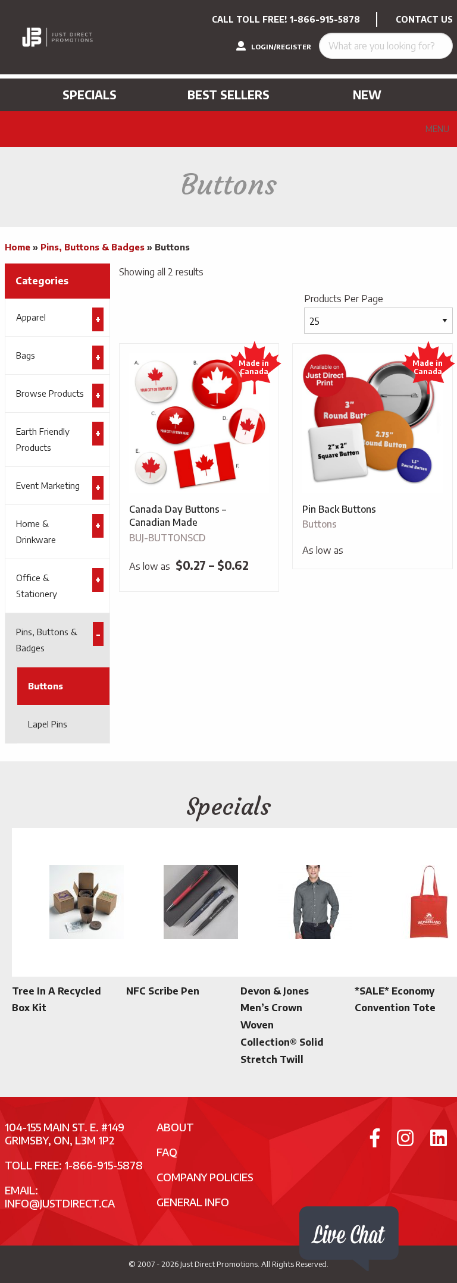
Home (17, 246)
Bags (25, 355)
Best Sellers (228, 94)
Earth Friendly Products (43, 439)
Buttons (45, 685)
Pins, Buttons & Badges (92, 246)
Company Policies (204, 1177)
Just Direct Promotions (219, 1264)
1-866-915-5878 (325, 19)
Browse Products (50, 393)
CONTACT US (424, 19)
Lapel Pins (47, 724)
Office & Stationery (36, 585)
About (175, 1127)
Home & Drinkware (36, 531)
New (367, 94)
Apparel (31, 317)
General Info (192, 1202)
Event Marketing (48, 485)
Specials (89, 94)
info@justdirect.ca (60, 1203)
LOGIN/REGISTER (280, 47)
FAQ (166, 1152)
